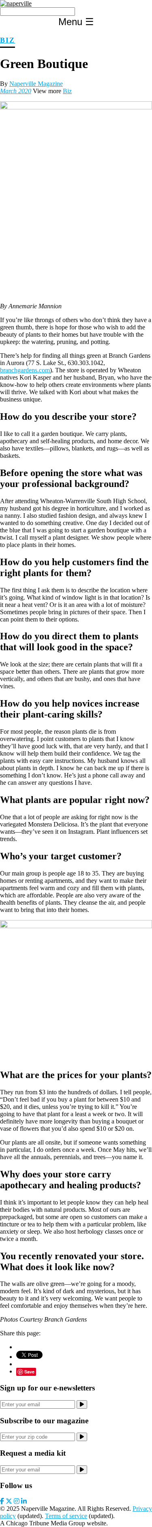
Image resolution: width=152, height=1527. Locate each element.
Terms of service (66, 1515)
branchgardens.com (25, 370)
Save (29, 1372)
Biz (7, 40)
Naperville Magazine (36, 83)
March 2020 (15, 91)
